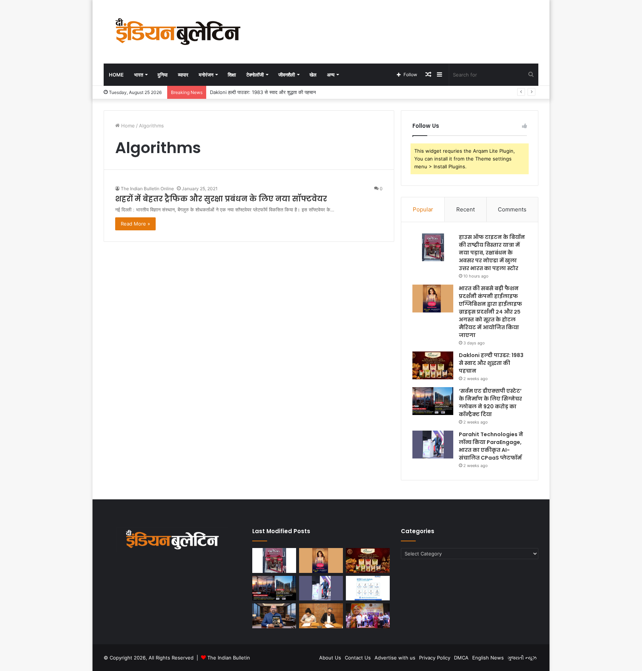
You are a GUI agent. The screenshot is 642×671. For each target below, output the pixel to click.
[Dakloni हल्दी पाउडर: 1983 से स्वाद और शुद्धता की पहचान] (432, 365)
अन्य (330, 75)
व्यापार (183, 75)
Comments (512, 209)
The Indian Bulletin (228, 658)
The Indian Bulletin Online (147, 188)
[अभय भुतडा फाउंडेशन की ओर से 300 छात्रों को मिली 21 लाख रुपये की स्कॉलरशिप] (368, 615)
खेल (313, 75)
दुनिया (163, 75)
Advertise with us (394, 658)
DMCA (461, 658)
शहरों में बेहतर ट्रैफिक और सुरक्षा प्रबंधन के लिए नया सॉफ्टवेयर (222, 199)
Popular (423, 209)
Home (116, 75)
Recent (465, 209)
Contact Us (358, 658)
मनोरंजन (206, 75)
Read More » (135, 224)
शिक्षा (232, 75)
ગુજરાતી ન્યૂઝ (522, 658)
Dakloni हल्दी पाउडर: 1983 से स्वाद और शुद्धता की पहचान (263, 92)
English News (488, 658)
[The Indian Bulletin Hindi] (178, 31)
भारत (138, 75)
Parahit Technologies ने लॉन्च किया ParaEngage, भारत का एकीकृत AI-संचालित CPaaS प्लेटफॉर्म (491, 446)
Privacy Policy (434, 658)
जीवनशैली (286, 75)
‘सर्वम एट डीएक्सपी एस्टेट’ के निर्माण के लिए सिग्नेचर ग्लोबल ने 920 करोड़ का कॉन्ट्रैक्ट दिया (490, 402)
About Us (330, 658)
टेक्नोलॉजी (255, 75)
